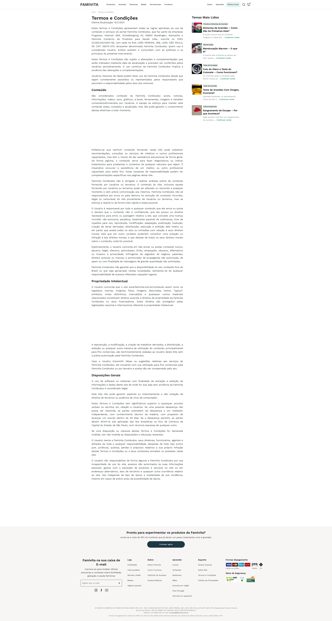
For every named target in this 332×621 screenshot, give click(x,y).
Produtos (168, 5)
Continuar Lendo (232, 37)
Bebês (143, 5)
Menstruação (208, 45)
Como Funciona (154, 570)
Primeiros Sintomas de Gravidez (215, 24)
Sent (120, 583)
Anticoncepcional (210, 106)
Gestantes (176, 575)
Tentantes (110, 5)
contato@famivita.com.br (179, 613)
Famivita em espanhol (182, 596)
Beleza (130, 580)
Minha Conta (233, 5)
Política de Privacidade (208, 580)
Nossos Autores (205, 565)
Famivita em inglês (180, 586)
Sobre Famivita (154, 565)
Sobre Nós (202, 570)
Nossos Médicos (155, 580)
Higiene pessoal (134, 586)
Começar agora (166, 544)
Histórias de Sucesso (157, 575)
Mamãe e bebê (133, 575)
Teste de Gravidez (210, 86)
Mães (174, 580)
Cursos (175, 565)
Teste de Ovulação (210, 65)
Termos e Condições (207, 575)
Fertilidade (132, 565)
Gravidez (122, 5)
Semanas (134, 5)
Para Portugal (178, 591)
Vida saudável (133, 570)
